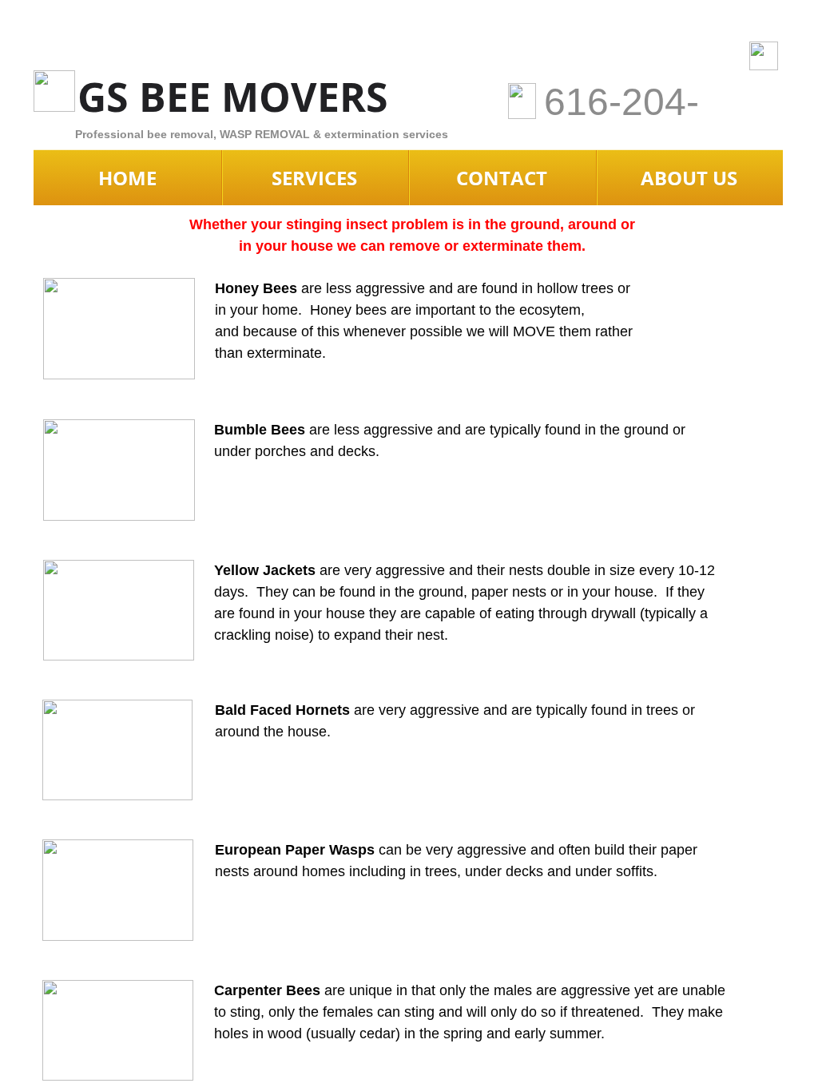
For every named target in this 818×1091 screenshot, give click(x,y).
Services (314, 178)
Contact (501, 178)
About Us (689, 178)
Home (127, 178)
